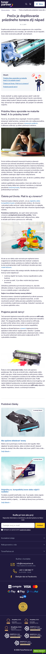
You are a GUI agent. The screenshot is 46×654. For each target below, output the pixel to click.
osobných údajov (25, 530)
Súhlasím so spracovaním (17, 530)
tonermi (23, 328)
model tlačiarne (6, 267)
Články (14, 10)
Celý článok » (5, 451)
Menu (41, 4)
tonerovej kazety (13, 187)
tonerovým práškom (31, 123)
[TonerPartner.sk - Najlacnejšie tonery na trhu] (7, 4)
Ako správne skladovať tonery (13, 441)
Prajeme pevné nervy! (10, 87)
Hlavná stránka (5, 10)
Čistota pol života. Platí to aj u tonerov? (16, 83)
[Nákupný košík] (30, 4)
